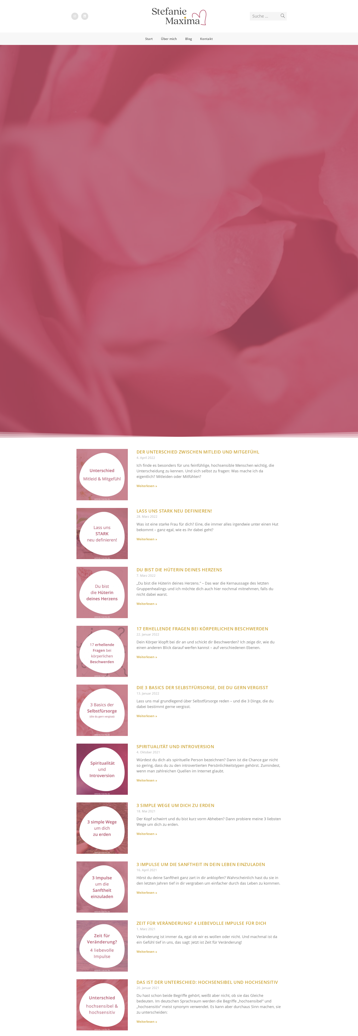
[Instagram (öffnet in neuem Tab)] (74, 16)
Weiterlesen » (147, 486)
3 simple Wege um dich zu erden (175, 805)
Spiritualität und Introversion (175, 746)
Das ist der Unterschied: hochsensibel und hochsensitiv (207, 982)
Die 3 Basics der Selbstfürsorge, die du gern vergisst (202, 687)
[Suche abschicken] (283, 16)
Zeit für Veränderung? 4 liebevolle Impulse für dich (202, 923)
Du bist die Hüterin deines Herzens (179, 570)
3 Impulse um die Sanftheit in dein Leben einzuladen (201, 864)
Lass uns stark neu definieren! (174, 511)
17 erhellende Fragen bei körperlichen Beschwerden (202, 629)
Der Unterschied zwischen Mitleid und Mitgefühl (198, 452)
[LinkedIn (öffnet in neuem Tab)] (84, 16)
